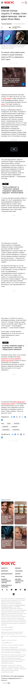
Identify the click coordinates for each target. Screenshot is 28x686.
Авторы (17, 574)
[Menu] (2, 2)
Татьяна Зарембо (6, 24)
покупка (5, 426)
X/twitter (16, 429)
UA (22, 2)
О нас (3, 576)
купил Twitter (7, 98)
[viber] (20, 590)
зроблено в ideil (6, 683)
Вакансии (18, 576)
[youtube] (16, 590)
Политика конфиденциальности (11, 678)
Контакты (4, 680)
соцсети (14, 426)
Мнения (18, 568)
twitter (17, 423)
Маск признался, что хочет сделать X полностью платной (11, 358)
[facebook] (2, 590)
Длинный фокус (7, 574)
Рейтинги (4, 571)
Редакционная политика (6, 586)
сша (9, 423)
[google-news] (25, 590)
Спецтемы (18, 571)
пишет (3, 104)
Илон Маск (6, 429)
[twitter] (7, 590)
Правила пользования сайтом (6, 581)
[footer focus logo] (8, 563)
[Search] (25, 2)
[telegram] (11, 590)
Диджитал (5, 7)
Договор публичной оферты (19, 581)
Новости (4, 568)
